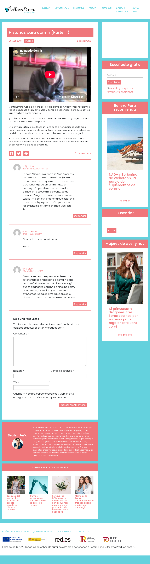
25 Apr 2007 (15, 40)
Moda (92, 8)
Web (16, 382)
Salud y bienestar (122, 9)
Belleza (45, 8)
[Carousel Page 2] (124, 200)
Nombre (18, 371)
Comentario (21, 333)
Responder (80, 216)
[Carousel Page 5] (129, 335)
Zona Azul (135, 9)
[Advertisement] (125, 40)
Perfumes (79, 8)
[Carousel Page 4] (129, 200)
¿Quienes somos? (43, 531)
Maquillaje (62, 8)
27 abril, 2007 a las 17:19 (32, 234)
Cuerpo (29, 40)
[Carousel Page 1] (121, 200)
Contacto (82, 531)
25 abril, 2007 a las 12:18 (33, 271)
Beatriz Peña (84, 40)
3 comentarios (83, 153)
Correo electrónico (62, 371)
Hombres (106, 8)
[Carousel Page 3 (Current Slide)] (126, 200)
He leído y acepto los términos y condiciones (120, 90)
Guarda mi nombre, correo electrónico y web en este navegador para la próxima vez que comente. (43, 395)
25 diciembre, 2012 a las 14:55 (35, 169)
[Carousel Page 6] (131, 335)
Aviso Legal (65, 531)
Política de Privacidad (15, 531)
